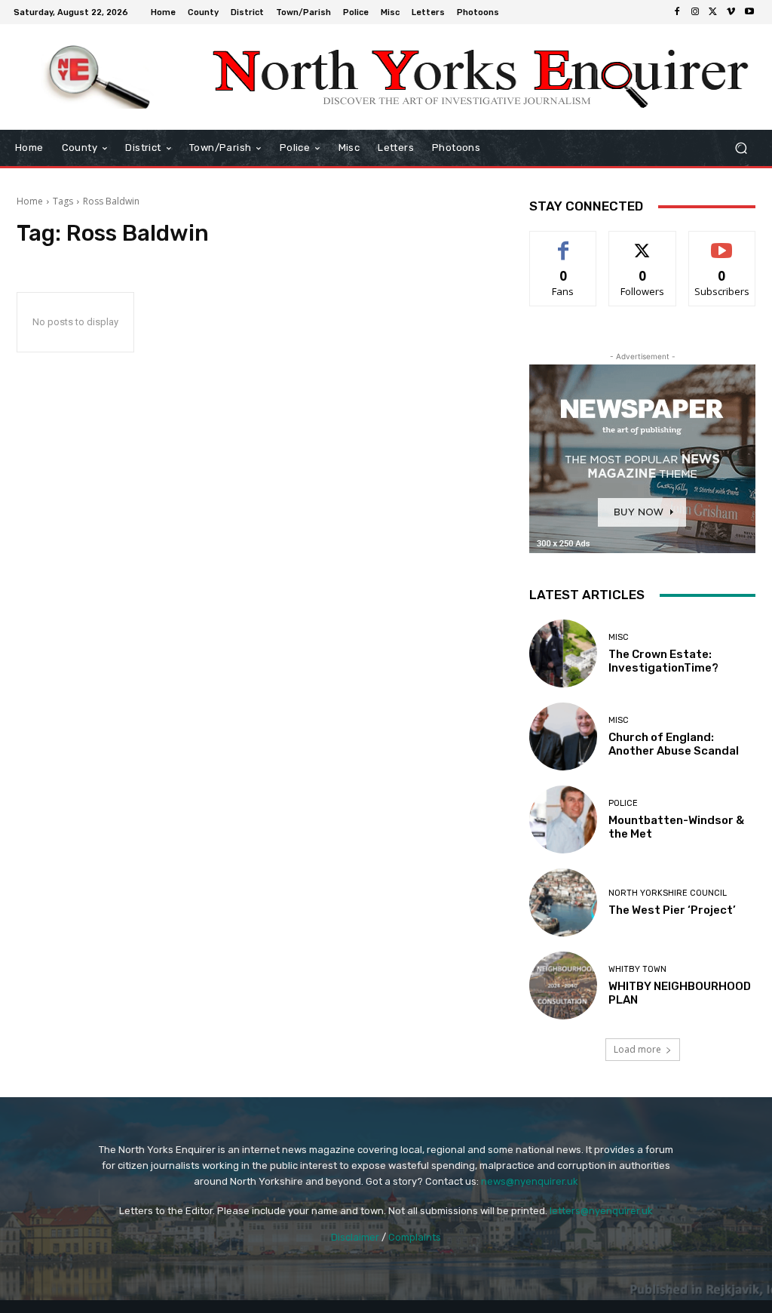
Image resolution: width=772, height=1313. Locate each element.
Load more (637, 1049)
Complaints (414, 1237)
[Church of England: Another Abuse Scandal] (563, 736)
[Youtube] (749, 12)
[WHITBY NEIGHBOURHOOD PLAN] (563, 985)
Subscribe (722, 242)
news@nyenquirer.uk (529, 1181)
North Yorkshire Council (667, 893)
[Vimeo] (731, 12)
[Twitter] (713, 12)
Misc (618, 637)
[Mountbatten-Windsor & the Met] (563, 819)
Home (30, 201)
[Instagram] (695, 12)
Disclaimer (355, 1237)
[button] (740, 148)
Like (563, 242)
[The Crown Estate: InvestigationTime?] (563, 653)
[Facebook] (677, 12)
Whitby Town (637, 969)
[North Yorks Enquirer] (98, 77)
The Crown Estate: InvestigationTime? (663, 661)
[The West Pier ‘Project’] (563, 902)
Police (623, 803)
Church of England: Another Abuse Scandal (673, 744)
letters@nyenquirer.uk (601, 1210)
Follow (642, 242)
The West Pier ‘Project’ (672, 910)
